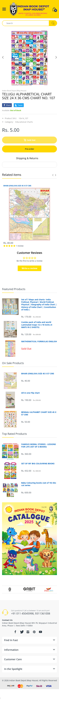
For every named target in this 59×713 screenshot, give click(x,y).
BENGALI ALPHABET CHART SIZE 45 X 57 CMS (38, 413)
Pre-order (29, 149)
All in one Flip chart (30, 393)
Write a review (29, 268)
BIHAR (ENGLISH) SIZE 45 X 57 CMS (17, 186)
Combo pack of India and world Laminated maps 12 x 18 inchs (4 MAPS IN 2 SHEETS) (36, 324)
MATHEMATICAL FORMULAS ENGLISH (39, 341)
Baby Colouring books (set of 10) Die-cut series (38, 484)
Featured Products (13, 289)
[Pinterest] (34, 632)
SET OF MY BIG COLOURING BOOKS (37, 463)
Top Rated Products (14, 434)
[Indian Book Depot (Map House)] (29, 9)
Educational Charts (24, 122)
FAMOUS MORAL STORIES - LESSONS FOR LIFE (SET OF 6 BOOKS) (38, 445)
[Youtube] (40, 632)
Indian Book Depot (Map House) (14, 90)
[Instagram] (27, 632)
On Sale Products (13, 363)
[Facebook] (15, 632)
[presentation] (52, 175)
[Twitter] (21, 632)
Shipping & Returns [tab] (27, 158)
